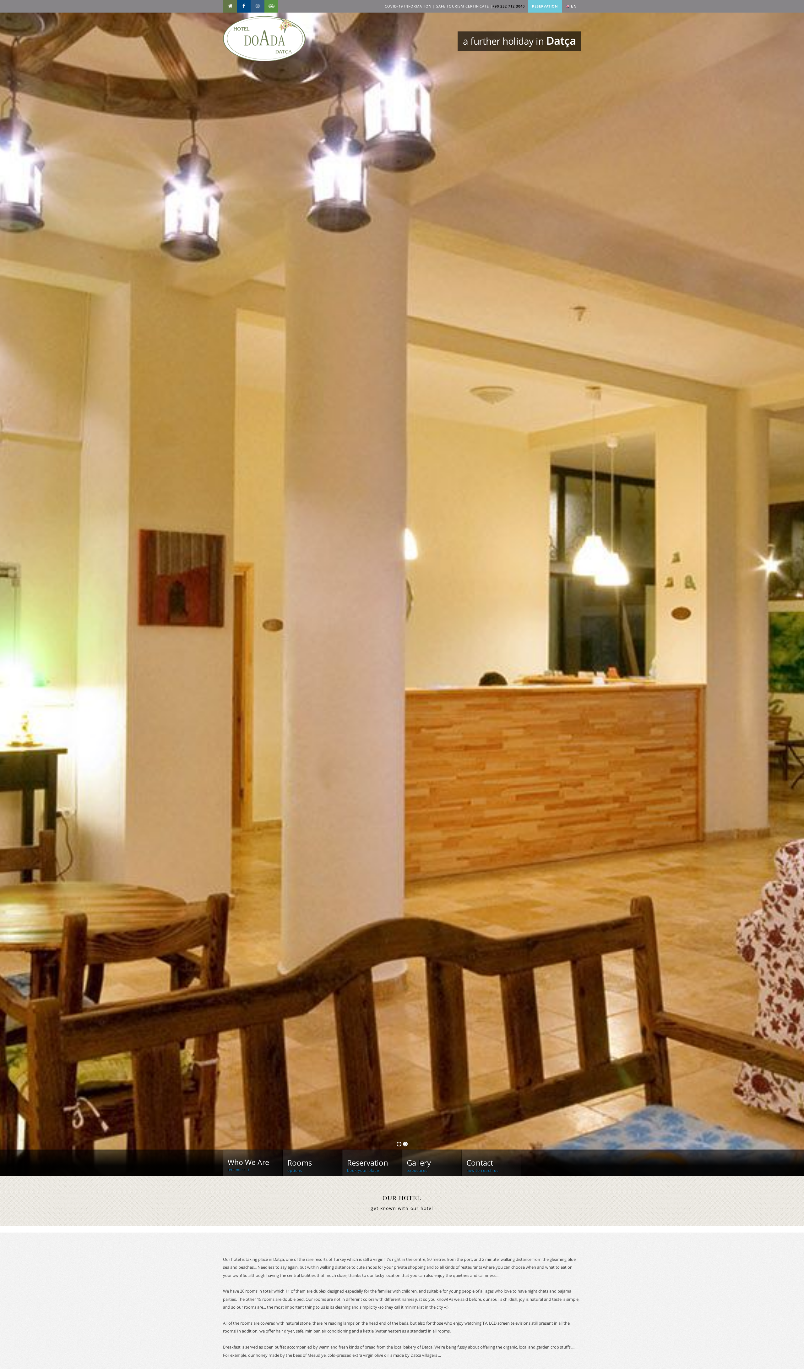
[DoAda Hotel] (264, 60)
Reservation (545, 6)
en (574, 6)
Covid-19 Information (408, 6)
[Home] (230, 6)
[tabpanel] (402, 594)
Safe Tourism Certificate (462, 6)
